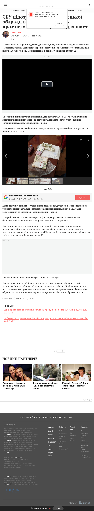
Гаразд (59, 23)
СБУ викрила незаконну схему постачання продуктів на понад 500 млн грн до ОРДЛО (45, 309)
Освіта (23, 10)
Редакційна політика (84, 434)
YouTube (72, 441)
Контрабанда (21, 298)
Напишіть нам (85, 443)
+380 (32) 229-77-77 (16, 462)
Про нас (83, 431)
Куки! (49, 508)
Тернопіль (62, 436)
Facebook (73, 435)
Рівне (60, 446)
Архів (50, 449)
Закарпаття (62, 441)
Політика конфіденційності (86, 456)
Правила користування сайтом (85, 451)
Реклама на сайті (84, 446)
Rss (71, 433)
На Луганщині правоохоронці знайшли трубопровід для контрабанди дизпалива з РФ (46, 318)
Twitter (72, 438)
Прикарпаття (62, 433)
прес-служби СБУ (69, 50)
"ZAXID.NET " (8, 434)
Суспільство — (17, 36)
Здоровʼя (79, 10)
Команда (83, 438)
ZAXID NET (47, 3)
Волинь (61, 439)
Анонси (51, 438)
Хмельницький (63, 449)
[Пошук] (88, 4)
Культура (71, 10)
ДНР (32, 298)
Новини (51, 427)
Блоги (50, 435)
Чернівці (61, 444)
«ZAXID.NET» (17, 458)
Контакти (83, 440)
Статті (50, 431)
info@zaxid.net (27, 463)
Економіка (15, 10)
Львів (60, 431)
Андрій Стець (16, 33)
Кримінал (8, 298)
